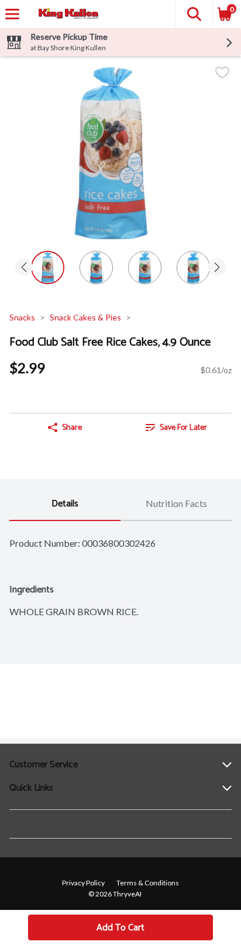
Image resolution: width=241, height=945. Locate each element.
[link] (176, 427)
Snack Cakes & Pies (85, 317)
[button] (193, 14)
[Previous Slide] (24, 268)
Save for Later (183, 427)
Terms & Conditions (147, 882)
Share (72, 427)
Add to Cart (120, 928)
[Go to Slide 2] (96, 267)
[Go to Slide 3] (144, 267)
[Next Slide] (217, 268)
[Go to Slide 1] (47, 267)
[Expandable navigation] (12, 14)
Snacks (22, 317)
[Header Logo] (66, 14)
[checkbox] (222, 73)
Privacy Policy (83, 882)
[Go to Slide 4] (193, 267)
